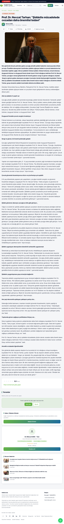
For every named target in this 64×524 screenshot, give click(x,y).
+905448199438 (49, 497)
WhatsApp (19, 29)
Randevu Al (32, 449)
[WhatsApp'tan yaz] (60, 520)
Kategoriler (30, 516)
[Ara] (40, 5)
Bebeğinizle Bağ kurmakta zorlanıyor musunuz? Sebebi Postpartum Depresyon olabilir (33, 465)
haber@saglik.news (50, 500)
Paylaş (11, 29)
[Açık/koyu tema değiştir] (62, 5)
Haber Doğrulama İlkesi (46, 516)
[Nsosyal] (19, 516)
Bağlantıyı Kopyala (40, 29)
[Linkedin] (16, 516)
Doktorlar (19, 5)
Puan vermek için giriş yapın (12, 385)
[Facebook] (3, 516)
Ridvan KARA (9, 23)
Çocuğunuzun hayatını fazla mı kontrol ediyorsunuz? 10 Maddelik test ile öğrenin (31, 459)
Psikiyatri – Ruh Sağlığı (13, 10)
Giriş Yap (28, 404)
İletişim (57, 5)
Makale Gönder (32, 421)
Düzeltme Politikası (6, 519)
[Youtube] (13, 516)
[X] (6, 516)
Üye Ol (50, 5)
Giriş (45, 5)
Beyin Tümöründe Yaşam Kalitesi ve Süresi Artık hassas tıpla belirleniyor (29, 1)
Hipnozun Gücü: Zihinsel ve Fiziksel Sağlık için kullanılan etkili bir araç (28, 471)
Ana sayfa (4, 10)
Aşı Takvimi (37, 516)
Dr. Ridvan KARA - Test (32, 437)
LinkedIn (29, 29)
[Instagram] (9, 516)
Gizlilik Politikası (16, 519)
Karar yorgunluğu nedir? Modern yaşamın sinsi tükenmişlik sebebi (27, 477)
